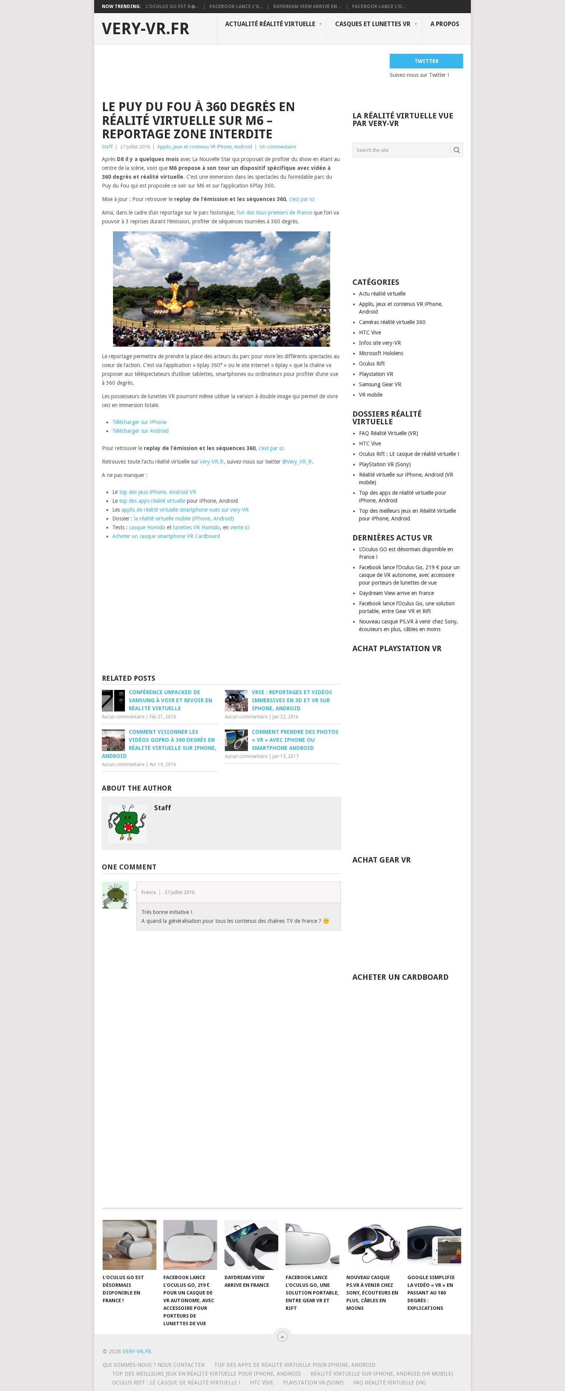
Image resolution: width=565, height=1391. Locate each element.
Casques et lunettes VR (372, 24)
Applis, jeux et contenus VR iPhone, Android (204, 147)
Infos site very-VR (380, 343)
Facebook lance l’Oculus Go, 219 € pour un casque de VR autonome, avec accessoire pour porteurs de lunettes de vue (409, 575)
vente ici (239, 527)
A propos (444, 24)
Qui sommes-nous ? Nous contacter (153, 1365)
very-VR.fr (145, 29)
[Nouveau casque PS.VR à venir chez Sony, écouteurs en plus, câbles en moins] (373, 1245)
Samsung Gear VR (380, 384)
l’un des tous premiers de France (274, 212)
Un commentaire (277, 147)
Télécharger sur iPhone (139, 422)
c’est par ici (301, 199)
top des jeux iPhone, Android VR (157, 492)
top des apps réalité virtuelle (152, 501)
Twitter (426, 61)
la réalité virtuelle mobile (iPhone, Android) (184, 518)
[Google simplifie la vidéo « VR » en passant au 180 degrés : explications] (434, 1245)
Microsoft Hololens (381, 353)
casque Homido (147, 527)
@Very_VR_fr (297, 462)
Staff (107, 147)
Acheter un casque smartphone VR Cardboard (166, 536)
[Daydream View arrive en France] (251, 1245)
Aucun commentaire (123, 717)
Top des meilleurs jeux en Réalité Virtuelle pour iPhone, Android (206, 1374)
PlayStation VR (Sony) (385, 464)
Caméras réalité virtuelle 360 (392, 322)
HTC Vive (370, 332)
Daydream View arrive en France (396, 593)
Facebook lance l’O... (236, 6)
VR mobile (370, 395)
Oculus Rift (372, 364)
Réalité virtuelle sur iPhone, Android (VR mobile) (382, 1374)
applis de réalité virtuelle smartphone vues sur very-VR (185, 510)
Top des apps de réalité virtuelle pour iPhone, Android (295, 1365)
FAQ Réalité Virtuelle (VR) (388, 433)
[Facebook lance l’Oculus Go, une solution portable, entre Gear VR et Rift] (312, 1245)
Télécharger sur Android (140, 431)
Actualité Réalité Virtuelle (270, 24)
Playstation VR (376, 374)
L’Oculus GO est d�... (172, 6)
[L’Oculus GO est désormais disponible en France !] (129, 1245)
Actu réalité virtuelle (382, 294)
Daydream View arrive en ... (307, 6)
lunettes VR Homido (196, 527)
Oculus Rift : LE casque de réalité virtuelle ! (409, 454)
